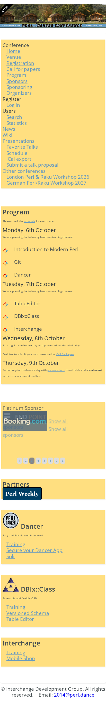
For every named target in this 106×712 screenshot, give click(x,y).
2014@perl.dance (74, 694)
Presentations (18, 141)
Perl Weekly (22, 493)
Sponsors (17, 81)
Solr (10, 556)
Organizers (19, 93)
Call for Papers (65, 354)
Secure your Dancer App (34, 550)
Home (13, 51)
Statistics (16, 123)
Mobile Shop (20, 658)
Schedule (17, 153)
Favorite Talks (22, 147)
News (9, 129)
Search (14, 117)
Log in (13, 105)
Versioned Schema (27, 613)
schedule (29, 221)
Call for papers (23, 69)
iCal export (18, 159)
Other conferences (24, 171)
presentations (56, 370)
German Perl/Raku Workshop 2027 (46, 182)
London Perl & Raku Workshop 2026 (47, 177)
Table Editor (20, 619)
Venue (13, 57)
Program (16, 75)
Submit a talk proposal (32, 165)
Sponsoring (19, 87)
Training (15, 544)
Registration (20, 63)
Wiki (7, 135)
